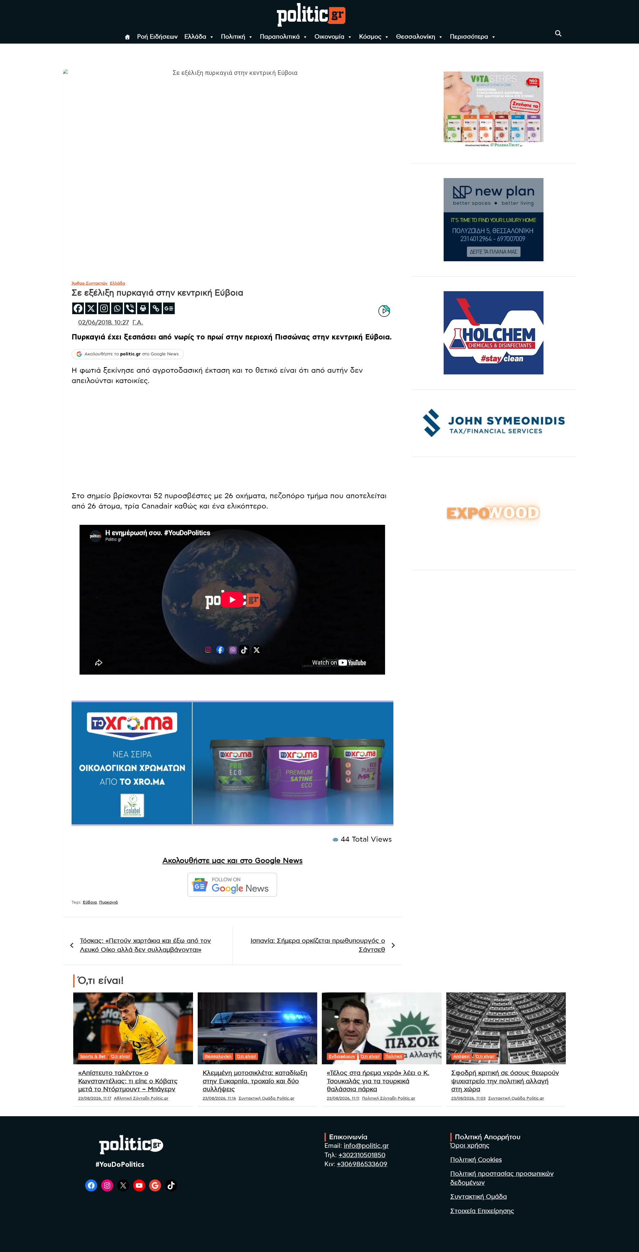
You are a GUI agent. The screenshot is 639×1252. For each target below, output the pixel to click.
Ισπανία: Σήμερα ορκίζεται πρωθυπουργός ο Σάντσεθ (318, 945)
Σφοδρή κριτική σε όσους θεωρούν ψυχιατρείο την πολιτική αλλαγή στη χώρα (505, 1081)
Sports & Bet (93, 1056)
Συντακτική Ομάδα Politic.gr (267, 1098)
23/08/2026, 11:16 (219, 1098)
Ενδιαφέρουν (342, 1056)
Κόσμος (370, 37)
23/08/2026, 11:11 (343, 1098)
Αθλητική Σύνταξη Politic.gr (141, 1098)
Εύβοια (90, 902)
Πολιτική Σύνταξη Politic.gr (388, 1098)
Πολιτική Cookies (476, 1160)
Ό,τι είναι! (120, 1056)
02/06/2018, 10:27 (103, 323)
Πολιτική (233, 37)
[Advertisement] (232, 439)
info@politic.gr (366, 1146)
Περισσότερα (469, 37)
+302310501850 (361, 1155)
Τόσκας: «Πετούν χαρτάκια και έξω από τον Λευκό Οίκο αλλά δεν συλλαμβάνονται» (145, 945)
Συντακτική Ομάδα (478, 1197)
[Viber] (130, 308)
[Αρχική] (127, 37)
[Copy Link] (156, 308)
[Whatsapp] (117, 308)
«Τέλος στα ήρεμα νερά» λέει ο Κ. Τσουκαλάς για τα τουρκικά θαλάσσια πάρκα (378, 1081)
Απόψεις (461, 1056)
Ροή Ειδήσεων (157, 37)
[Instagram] (104, 308)
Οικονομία (329, 37)
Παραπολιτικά (280, 37)
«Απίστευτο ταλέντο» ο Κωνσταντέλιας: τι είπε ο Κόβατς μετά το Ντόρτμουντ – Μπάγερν (128, 1081)
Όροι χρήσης (470, 1146)
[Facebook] (78, 308)
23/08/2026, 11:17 (94, 1098)
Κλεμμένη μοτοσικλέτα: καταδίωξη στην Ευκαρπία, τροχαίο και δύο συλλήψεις (255, 1081)
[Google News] (169, 308)
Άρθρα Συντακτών (89, 283)
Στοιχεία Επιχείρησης (482, 1211)
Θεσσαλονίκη (415, 37)
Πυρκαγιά (108, 902)
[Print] (143, 308)
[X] (91, 308)
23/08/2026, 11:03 (468, 1098)
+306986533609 (362, 1164)
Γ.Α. (137, 323)
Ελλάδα (195, 37)
